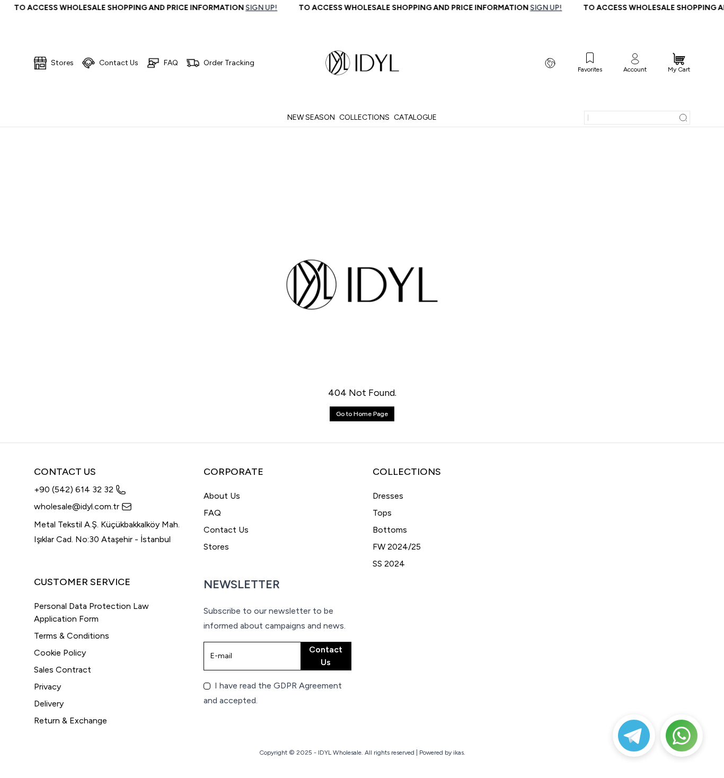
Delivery (49, 704)
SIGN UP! (254, 7)
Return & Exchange (70, 720)
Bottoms (390, 530)
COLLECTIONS (407, 472)
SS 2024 (389, 564)
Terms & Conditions (71, 636)
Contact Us (226, 530)
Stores (216, 547)
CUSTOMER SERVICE (82, 582)
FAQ (212, 513)
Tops (382, 513)
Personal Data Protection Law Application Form (91, 612)
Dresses (388, 496)
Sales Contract (62, 670)
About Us (222, 496)
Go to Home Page (362, 414)
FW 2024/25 (397, 547)
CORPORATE (233, 472)
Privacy (47, 687)
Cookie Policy (60, 653)
